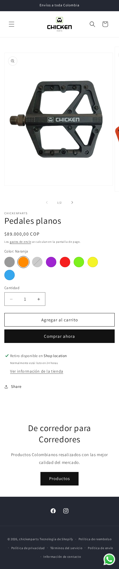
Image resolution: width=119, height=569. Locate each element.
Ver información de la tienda (36, 371)
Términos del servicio (66, 548)
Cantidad (11, 287)
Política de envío (100, 548)
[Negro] (9, 262)
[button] (11, 24)
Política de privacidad (28, 548)
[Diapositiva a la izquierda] (46, 202)
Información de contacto (62, 557)
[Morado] (51, 262)
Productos (59, 478)
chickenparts (29, 539)
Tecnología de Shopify (56, 539)
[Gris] (37, 262)
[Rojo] (65, 262)
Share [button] (16, 386)
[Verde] (79, 262)
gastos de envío (20, 242)
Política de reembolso (95, 539)
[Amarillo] (93, 262)
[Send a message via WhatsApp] (109, 559)
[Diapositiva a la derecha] (72, 202)
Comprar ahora (59, 336)
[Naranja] (23, 262)
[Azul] (9, 275)
